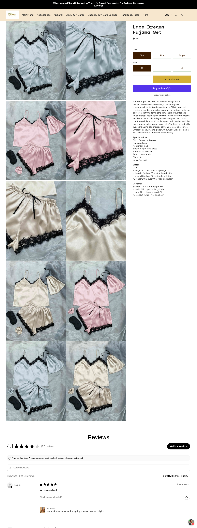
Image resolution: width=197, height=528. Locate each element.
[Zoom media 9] (36, 381)
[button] (58, 446)
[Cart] (188, 15)
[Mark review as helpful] (186, 497)
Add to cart (174, 79)
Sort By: (167, 476)
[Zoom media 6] (96, 221)
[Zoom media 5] (36, 221)
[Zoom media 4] (96, 140)
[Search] (175, 15)
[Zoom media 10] (96, 381)
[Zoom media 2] (96, 60)
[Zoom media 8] (96, 301)
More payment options (162, 95)
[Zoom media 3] (36, 140)
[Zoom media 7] (36, 301)
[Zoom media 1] (36, 60)
